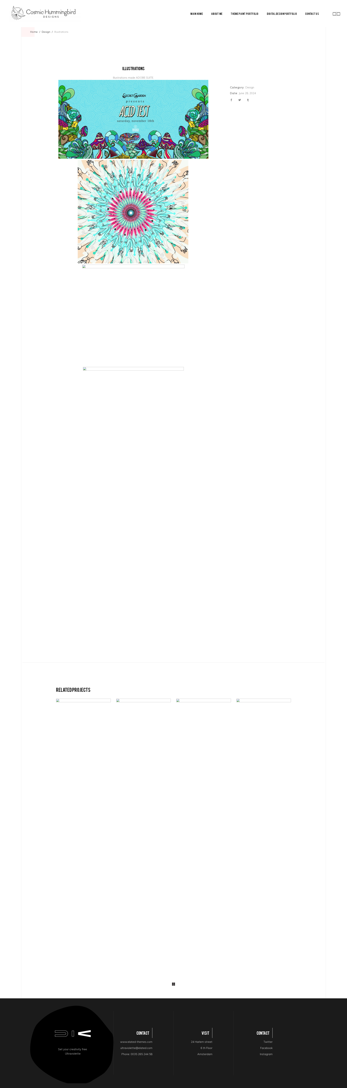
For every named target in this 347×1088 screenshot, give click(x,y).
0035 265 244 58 (141, 1054)
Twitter (268, 1042)
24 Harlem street (201, 1042)
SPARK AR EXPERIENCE (143, 835)
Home (34, 31)
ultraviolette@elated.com (136, 1048)
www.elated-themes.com (136, 1042)
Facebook (266, 1048)
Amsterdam (204, 1054)
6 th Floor (206, 1048)
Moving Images (203, 736)
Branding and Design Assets (79, 835)
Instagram (266, 1054)
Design (46, 31)
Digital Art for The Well (263, 835)
